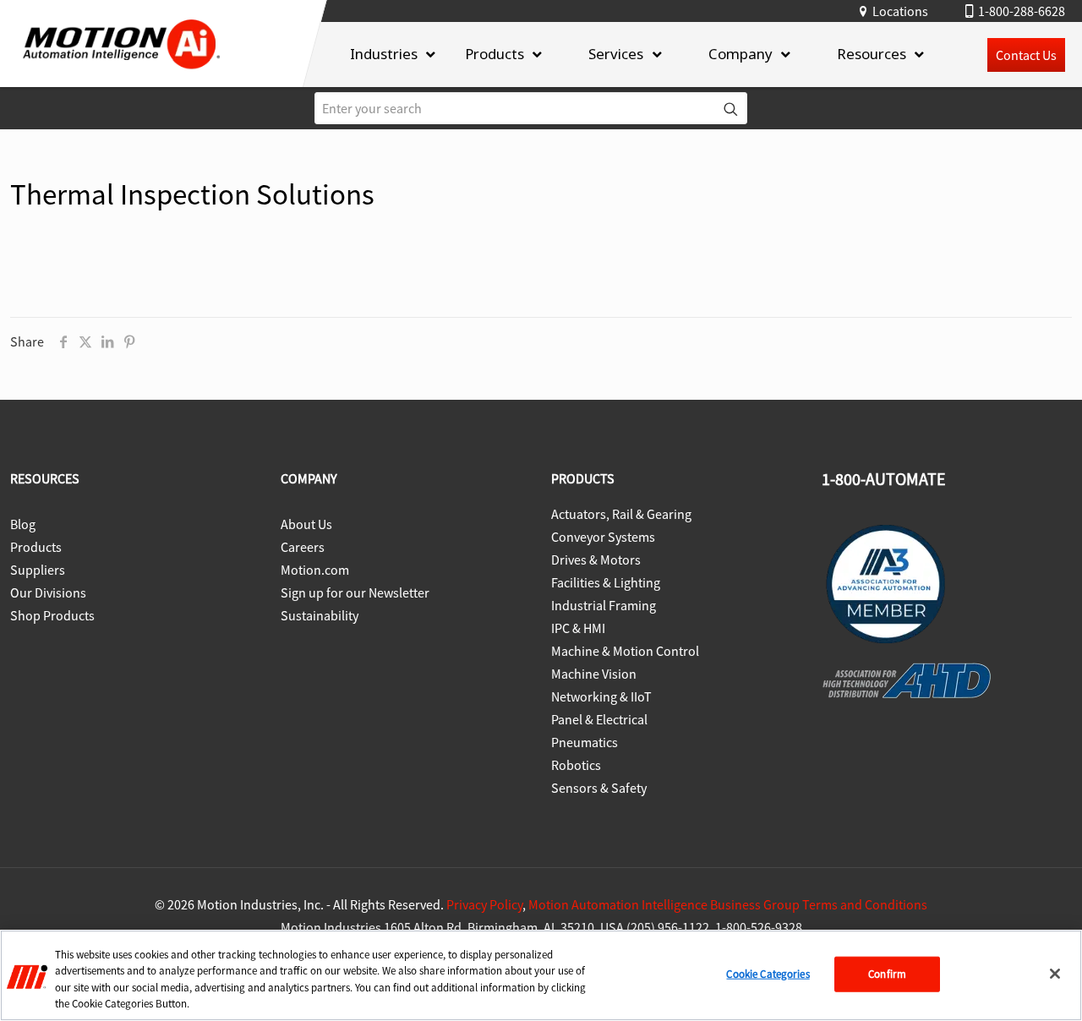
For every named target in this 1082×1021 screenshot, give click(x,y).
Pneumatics (584, 742)
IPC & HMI (578, 628)
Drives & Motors (596, 559)
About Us (306, 524)
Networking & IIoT (601, 696)
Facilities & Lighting (605, 582)
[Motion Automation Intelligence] (122, 74)
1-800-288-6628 (1021, 11)
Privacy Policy (484, 904)
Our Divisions (48, 592)
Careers (303, 546)
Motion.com (315, 569)
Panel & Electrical (599, 719)
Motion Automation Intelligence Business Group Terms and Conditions (727, 904)
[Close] (1055, 973)
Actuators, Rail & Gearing (621, 513)
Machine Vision (594, 673)
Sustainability (319, 615)
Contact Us (1026, 54)
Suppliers (37, 569)
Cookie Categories (767, 974)
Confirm (887, 974)
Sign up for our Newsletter (355, 592)
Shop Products (52, 615)
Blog (23, 524)
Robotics (576, 764)
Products (36, 546)
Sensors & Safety (599, 787)
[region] (541, 975)
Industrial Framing (603, 605)
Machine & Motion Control (625, 650)
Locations (900, 11)
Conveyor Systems (603, 536)
